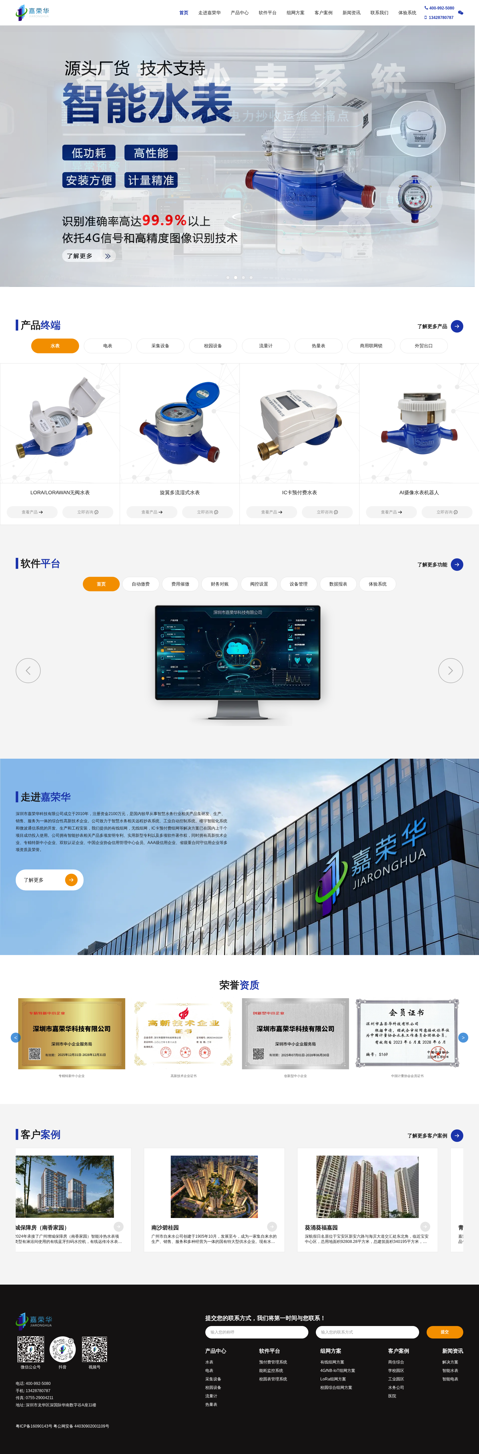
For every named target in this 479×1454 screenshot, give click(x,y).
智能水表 (450, 1370)
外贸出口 (424, 345)
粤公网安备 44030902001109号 (81, 1426)
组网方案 (296, 12)
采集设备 (160, 345)
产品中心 (240, 12)
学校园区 (396, 1370)
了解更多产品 (432, 326)
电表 (107, 345)
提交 (445, 1332)
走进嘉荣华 (209, 12)
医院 (392, 1396)
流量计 (266, 345)
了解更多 (34, 880)
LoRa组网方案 (333, 1379)
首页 (183, 12)
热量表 (318, 345)
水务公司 (396, 1387)
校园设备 (213, 345)
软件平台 (268, 12)
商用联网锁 (371, 345)
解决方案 (450, 1362)
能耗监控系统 (271, 1370)
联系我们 (379, 12)
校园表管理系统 (273, 1379)
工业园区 (396, 1379)
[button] (450, 670)
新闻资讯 (351, 12)
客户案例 (324, 12)
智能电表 (450, 1379)
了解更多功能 (432, 564)
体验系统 (407, 12)
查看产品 (30, 512)
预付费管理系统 (273, 1362)
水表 (55, 345)
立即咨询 (85, 512)
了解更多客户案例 (427, 1135)
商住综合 (396, 1362)
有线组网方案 (332, 1362)
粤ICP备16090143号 (34, 1426)
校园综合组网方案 (336, 1387)
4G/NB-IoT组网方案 (337, 1370)
